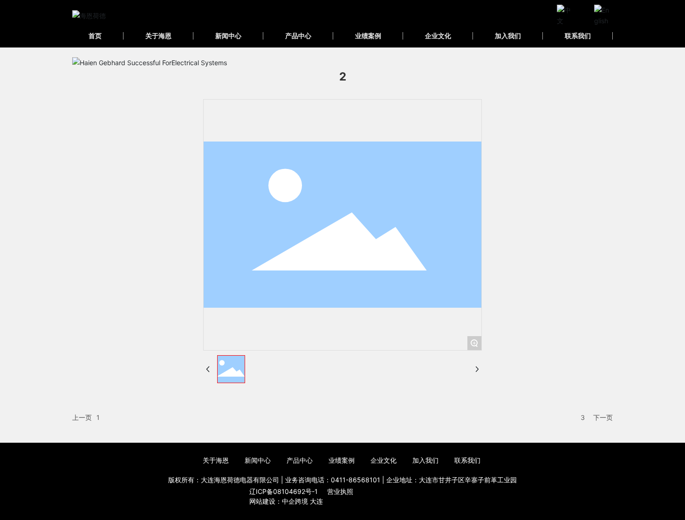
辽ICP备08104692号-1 (283, 491)
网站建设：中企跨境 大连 (286, 501)
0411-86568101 (355, 480)
